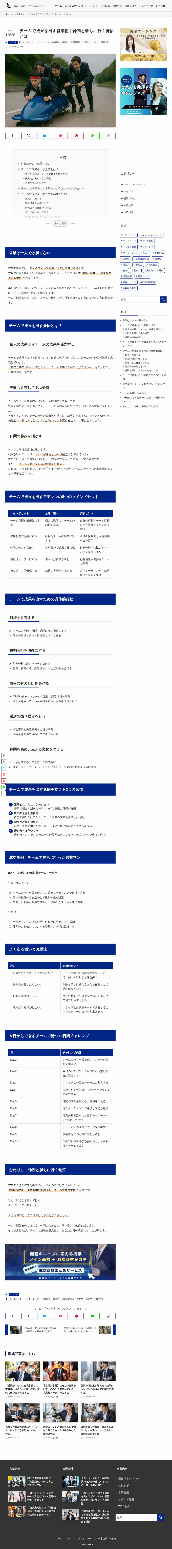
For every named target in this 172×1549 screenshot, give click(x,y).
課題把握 (105, 42)
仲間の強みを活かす (35, 183)
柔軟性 (137, 270)
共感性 (65, 42)
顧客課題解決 (129, 288)
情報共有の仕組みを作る (38, 207)
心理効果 (128, 205)
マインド (13, 42)
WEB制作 (123, 1506)
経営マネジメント (128, 1478)
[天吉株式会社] (8, 6)
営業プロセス (131, 198)
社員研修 (122, 1485)
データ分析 (147, 241)
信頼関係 (55, 42)
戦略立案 (152, 264)
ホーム (59, 1538)
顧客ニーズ (143, 276)
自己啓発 (128, 212)
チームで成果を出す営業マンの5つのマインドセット (52, 188)
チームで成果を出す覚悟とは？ (40, 169)
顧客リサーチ (129, 282)
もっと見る (60, 223)
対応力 (126, 264)
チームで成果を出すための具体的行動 (44, 194)
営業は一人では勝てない (36, 163)
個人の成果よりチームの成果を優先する (46, 174)
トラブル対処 (129, 247)
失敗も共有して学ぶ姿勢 (38, 178)
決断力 (95, 42)
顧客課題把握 (148, 282)
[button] (12, 136)
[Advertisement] (143, 143)
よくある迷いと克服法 (134, 392)
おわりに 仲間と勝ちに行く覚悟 (140, 406)
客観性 (158, 258)
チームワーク (28, 42)
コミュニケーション (134, 184)
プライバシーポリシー (89, 1538)
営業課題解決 (76, 42)
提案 (125, 270)
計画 (161, 270)
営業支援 (122, 1492)
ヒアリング (147, 247)
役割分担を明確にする (37, 203)
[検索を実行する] (163, 299)
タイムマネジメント (152, 235)
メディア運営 (125, 1499)
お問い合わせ (109, 1538)
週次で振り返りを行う (37, 212)
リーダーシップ (42, 42)
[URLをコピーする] (108, 136)
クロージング (129, 235)
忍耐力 (87, 42)
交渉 (146, 253)
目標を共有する (33, 198)
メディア (70, 1538)
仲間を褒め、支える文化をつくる (42, 216)
